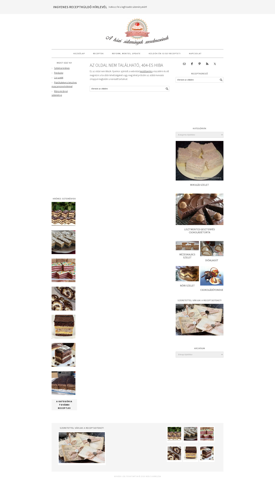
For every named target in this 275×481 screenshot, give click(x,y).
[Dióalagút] (211, 255)
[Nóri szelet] (187, 280)
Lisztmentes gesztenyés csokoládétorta (199, 231)
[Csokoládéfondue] (211, 284)
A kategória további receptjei (64, 404)
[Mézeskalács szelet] (187, 249)
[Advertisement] (199, 106)
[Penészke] (63, 253)
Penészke (58, 72)
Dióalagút (211, 260)
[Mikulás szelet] (199, 179)
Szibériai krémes (62, 68)
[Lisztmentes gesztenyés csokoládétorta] (199, 224)
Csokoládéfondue (211, 289)
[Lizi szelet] (63, 281)
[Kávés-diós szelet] (63, 394)
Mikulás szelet (199, 184)
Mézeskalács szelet (187, 256)
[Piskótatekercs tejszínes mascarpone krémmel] (63, 309)
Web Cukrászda (137, 30)
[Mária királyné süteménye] (63, 337)
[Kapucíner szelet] (63, 365)
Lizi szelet (58, 77)
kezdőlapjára (146, 71)
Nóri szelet (187, 285)
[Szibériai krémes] (63, 224)
